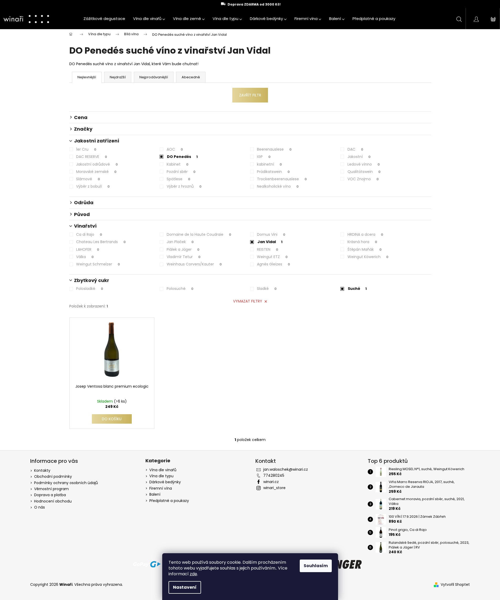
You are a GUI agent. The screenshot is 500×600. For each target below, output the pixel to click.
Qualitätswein (364, 171)
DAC (355, 149)
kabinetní (269, 164)
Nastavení (185, 587)
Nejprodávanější (153, 77)
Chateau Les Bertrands (101, 241)
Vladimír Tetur (184, 256)
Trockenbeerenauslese (282, 179)
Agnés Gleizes (273, 264)
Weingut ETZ (272, 256)
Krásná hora (362, 241)
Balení (154, 494)
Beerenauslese (274, 149)
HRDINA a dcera (365, 234)
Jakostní (359, 156)
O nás (39, 507)
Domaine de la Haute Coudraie (199, 234)
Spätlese (178, 179)
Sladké (267, 288)
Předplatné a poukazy (169, 500)
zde (193, 574)
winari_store (274, 487)
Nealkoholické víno (278, 186)
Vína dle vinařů (162, 470)
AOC (175, 149)
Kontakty (42, 470)
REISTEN (267, 249)
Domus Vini (271, 234)
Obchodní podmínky (53, 476)
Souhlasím (316, 566)
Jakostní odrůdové (97, 164)
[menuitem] (104, 18)
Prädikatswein (273, 171)
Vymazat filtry (247, 301)
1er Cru (86, 149)
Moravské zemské (96, 171)
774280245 (273, 475)
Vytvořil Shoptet (455, 584)
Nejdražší (118, 77)
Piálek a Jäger (183, 249)
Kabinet (177, 164)
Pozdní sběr (181, 171)
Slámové (88, 179)
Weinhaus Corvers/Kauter (194, 264)
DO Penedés (182, 156)
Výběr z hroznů (184, 186)
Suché (357, 288)
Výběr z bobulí (93, 186)
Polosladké (89, 288)
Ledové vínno (364, 164)
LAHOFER (87, 249)
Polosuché (180, 288)
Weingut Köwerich (368, 256)
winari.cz (271, 481)
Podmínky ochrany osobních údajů (66, 482)
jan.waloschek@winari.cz (285, 469)
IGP (264, 156)
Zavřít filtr (250, 95)
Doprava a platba (50, 495)
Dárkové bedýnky (165, 482)
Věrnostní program (51, 488)
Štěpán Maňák (365, 249)
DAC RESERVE (91, 156)
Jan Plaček (180, 241)
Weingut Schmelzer (98, 264)
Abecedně (191, 77)
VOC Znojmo (363, 179)
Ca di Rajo (89, 234)
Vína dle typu (161, 476)
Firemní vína (160, 488)
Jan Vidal (269, 241)
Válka (85, 256)
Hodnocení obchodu (53, 501)
